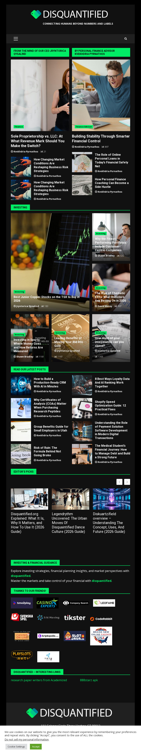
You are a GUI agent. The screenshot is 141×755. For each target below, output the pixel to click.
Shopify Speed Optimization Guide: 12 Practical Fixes (82, 408)
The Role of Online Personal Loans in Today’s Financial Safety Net (82, 162)
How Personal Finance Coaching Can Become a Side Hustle (82, 185)
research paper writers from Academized (39, 680)
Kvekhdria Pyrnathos (26, 151)
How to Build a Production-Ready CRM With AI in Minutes (21, 385)
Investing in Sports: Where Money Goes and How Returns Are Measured (28, 345)
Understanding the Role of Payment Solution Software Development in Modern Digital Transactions (82, 431)
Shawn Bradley (106, 255)
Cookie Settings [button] (16, 746)
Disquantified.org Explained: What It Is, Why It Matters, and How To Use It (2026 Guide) (27, 523)
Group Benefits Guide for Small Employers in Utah (21, 431)
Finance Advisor (84, 126)
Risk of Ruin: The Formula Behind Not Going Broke (21, 454)
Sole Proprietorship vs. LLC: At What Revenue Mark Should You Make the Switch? (40, 95)
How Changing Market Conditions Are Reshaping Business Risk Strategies (21, 167)
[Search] (125, 38)
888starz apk (89, 680)
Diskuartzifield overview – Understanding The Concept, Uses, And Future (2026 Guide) (109, 523)
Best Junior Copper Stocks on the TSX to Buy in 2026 (50, 262)
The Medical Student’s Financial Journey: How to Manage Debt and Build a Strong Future (82, 454)
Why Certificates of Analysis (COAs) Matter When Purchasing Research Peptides (21, 408)
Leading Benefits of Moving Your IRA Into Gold (68, 342)
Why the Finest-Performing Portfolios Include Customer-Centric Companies (110, 244)
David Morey (105, 306)
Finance (19, 126)
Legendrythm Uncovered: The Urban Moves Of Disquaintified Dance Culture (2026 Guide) (69, 523)
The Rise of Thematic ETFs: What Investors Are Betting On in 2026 (110, 297)
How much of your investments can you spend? (109, 342)
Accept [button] (35, 746)
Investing (19, 291)
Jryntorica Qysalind (27, 306)
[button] (127, 482)
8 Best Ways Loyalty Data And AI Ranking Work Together (82, 385)
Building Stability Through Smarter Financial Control (101, 95)
